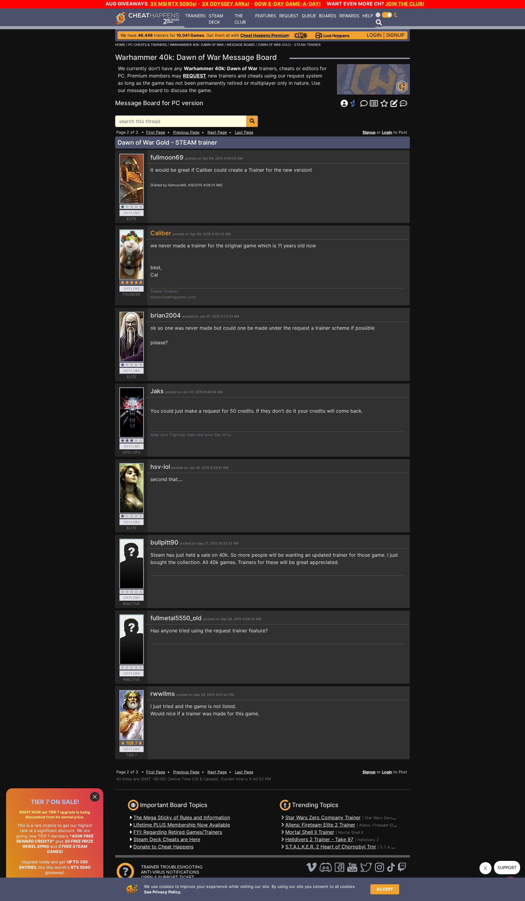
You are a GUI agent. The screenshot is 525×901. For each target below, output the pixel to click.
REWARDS (349, 15)
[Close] (95, 797)
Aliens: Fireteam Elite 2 (380, 825)
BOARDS (327, 15)
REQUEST (289, 15)
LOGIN (374, 35)
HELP (367, 15)
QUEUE (309, 15)
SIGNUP (395, 35)
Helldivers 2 (368, 839)
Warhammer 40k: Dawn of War (221, 68)
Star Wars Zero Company (388, 818)
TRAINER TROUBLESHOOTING (171, 866)
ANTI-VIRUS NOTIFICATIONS (170, 872)
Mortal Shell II (350, 832)
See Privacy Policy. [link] (163, 891)
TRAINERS (195, 15)
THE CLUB (240, 19)
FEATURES (265, 15)
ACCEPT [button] (384, 889)
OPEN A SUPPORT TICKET (167, 877)
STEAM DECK (216, 19)
